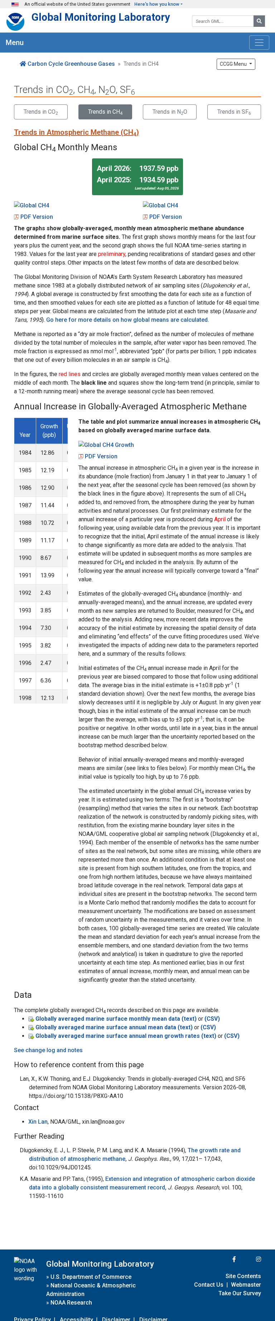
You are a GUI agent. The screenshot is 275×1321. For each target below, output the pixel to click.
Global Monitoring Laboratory (101, 17)
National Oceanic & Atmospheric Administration (91, 1289)
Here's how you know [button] (156, 4)
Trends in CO (41, 112)
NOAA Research (71, 1302)
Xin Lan (38, 1121)
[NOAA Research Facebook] (224, 1259)
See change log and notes (48, 1050)
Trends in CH (105, 112)
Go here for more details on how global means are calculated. (127, 319)
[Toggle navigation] (259, 42)
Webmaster (246, 1284)
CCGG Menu (234, 64)
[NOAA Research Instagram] (249, 1259)
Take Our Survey (239, 1293)
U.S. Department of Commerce (90, 1276)
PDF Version (36, 216)
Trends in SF (234, 112)
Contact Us (208, 1284)
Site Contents (243, 1276)
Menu (15, 42)
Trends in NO (170, 112)
